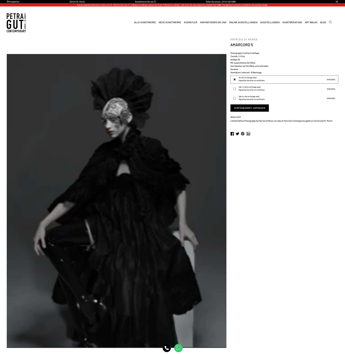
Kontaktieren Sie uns (144, 1)
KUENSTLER (190, 22)
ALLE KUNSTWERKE (145, 22)
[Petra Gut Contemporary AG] (232, 134)
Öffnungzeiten (13, 1)
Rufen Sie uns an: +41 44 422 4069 (221, 1)
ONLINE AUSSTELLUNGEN (243, 22)
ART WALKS (311, 22)
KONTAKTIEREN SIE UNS (213, 22)
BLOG (323, 22)
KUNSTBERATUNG (292, 22)
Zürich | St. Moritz (77, 1)
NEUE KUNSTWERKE (170, 22)
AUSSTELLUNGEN (270, 22)
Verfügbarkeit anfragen (249, 108)
